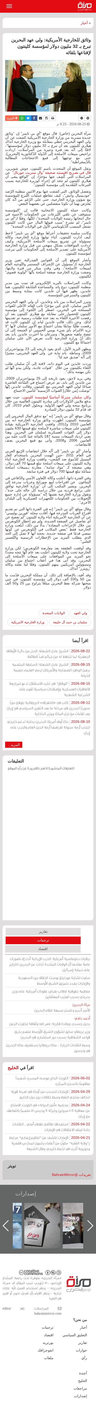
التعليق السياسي (74, 1335)
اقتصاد (43, 949)
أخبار (84, 23)
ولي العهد (80, 613)
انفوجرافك (46, 1350)
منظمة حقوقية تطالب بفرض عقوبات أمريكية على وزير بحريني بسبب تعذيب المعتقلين (51, 993)
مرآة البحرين (86, 6)
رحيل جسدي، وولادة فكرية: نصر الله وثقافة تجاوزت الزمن (49, 1020)
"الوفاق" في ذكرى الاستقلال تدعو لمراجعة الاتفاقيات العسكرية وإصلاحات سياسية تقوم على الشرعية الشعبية (49, 689)
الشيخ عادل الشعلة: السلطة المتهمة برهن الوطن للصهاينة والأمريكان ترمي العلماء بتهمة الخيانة (51, 670)
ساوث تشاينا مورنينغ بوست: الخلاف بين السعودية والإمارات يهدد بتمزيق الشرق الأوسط (54, 980)
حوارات (81, 1350)
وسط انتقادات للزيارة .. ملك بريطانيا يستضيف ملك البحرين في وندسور (48, 1047)
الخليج (13, 1067)
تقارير (43, 931)
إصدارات (25, 1193)
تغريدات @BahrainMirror (71, 1175)
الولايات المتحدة (53, 613)
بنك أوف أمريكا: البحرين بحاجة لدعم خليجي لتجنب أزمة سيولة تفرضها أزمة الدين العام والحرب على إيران (48, 727)
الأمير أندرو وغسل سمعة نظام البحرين (62, 1007)
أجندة (83, 1373)
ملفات (49, 1358)
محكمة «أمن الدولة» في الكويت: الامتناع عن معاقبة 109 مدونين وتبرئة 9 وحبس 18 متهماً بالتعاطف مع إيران (48, 1110)
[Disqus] (48, 847)
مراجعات (80, 1388)
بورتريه (48, 1343)
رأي (84, 1358)
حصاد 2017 (46, 1208)
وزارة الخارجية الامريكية (27, 622)
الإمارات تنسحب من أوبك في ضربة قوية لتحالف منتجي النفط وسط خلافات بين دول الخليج (50, 1094)
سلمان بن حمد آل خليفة (70, 622)
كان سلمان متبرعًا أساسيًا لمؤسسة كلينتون (56, 397)
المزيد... (14, 745)
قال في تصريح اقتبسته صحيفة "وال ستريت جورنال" (51, 172)
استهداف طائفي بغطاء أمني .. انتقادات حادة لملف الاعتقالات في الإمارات (51, 1126)
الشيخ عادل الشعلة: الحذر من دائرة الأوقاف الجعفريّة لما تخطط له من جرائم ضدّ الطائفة (48, 653)
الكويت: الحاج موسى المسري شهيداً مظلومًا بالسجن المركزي (53, 1080)
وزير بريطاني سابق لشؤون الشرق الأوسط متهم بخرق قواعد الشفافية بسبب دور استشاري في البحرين (52, 1034)
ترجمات (43, 940)
